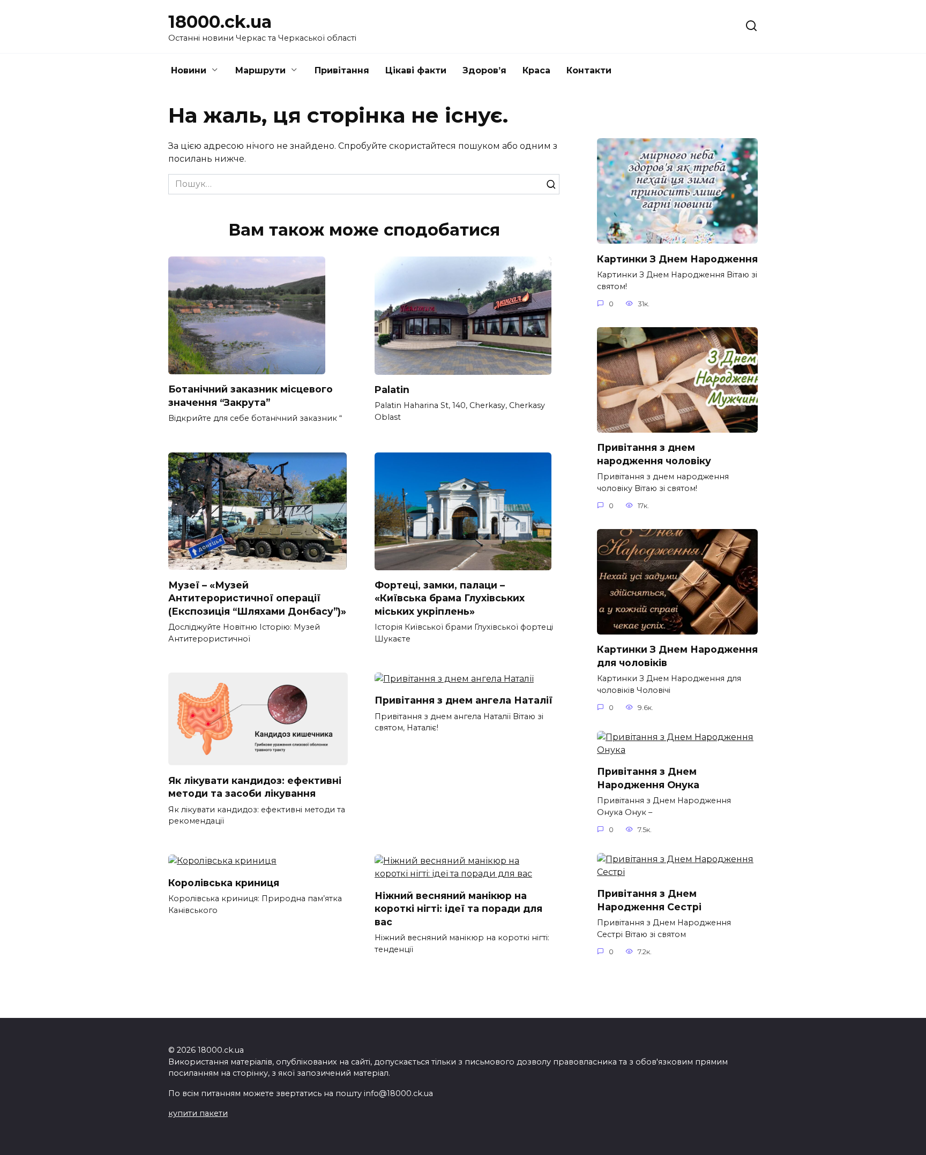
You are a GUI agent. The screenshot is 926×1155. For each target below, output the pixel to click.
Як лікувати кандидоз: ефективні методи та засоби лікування (254, 786)
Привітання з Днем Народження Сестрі (649, 900)
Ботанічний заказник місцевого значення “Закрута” (250, 395)
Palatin (392, 389)
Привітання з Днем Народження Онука (648, 778)
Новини (188, 70)
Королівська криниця (223, 882)
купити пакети (198, 1113)
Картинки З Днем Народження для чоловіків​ (677, 656)
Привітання (342, 70)
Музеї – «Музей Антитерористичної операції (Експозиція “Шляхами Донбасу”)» (257, 597)
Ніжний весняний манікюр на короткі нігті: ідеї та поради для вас (458, 908)
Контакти (588, 70)
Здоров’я (484, 70)
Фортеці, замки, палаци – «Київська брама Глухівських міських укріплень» (450, 598)
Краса (536, 70)
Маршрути (260, 70)
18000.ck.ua (220, 21)
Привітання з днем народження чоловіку (654, 454)
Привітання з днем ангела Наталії (463, 700)
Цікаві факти (415, 70)
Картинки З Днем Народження (677, 258)
